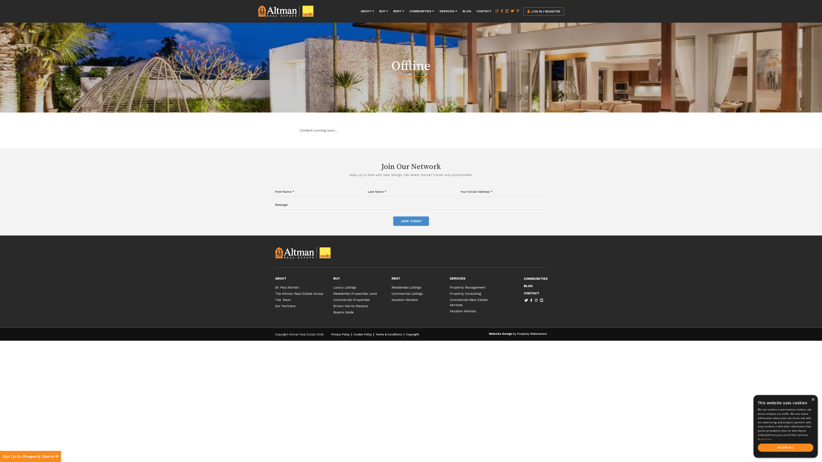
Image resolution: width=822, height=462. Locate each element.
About (366, 11)
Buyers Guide (343, 312)
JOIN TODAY (411, 221)
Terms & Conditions (389, 334)
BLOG (528, 286)
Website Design (500, 333)
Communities (421, 11)
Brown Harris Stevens (350, 306)
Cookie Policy (363, 334)
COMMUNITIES (536, 279)
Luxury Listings (344, 287)
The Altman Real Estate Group (299, 294)
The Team (283, 300)
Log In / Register (545, 11)
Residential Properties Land (355, 294)
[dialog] (786, 426)
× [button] (813, 399)
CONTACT (531, 293)
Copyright (412, 334)
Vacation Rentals (405, 300)
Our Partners (285, 306)
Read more (764, 439)
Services (447, 11)
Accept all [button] (786, 447)
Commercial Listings (407, 294)
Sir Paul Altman (287, 287)
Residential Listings (406, 287)
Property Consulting (465, 294)
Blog (467, 11)
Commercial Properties (351, 300)
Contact (484, 11)
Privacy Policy (340, 334)
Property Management (467, 287)
